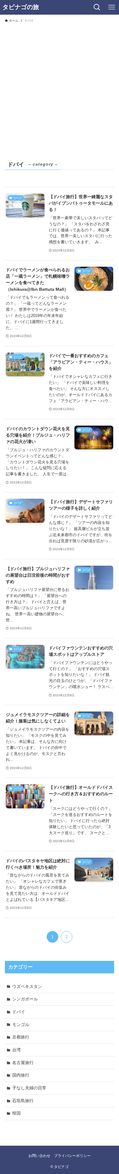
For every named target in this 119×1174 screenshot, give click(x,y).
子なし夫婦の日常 (29, 1087)
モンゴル (20, 1024)
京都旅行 (20, 1037)
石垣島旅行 (23, 1100)
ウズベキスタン (27, 986)
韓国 (16, 1113)
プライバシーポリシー (72, 1156)
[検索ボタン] (97, 7)
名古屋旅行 (23, 1062)
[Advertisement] (59, 88)
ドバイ (18, 1011)
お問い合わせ (39, 1156)
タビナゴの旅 (20, 7)
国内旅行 (20, 1075)
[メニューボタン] (111, 7)
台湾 (16, 1049)
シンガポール (25, 998)
